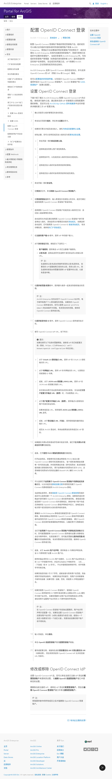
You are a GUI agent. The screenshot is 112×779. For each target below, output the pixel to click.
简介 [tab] (8, 30)
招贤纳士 (60, 750)
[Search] (90, 3)
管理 (20, 17)
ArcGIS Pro (34, 750)
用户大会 (60, 757)
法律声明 (55, 775)
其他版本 (53, 38)
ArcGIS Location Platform (40, 757)
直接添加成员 (74, 225)
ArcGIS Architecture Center (41, 768)
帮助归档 (66, 38)
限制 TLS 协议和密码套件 (15, 96)
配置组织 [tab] (10, 35)
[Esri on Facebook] (89, 749)
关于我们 (60, 746)
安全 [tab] (8, 54)
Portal (26, 4)
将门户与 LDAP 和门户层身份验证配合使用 (15, 105)
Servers (33, 4)
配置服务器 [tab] (11, 40)
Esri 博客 (60, 754)
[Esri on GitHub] (92, 749)
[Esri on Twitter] (85, 749)
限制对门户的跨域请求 (15, 88)
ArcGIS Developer (37, 761)
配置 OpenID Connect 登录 (13, 127)
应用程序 (56, 4)
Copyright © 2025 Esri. (12, 775)
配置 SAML (14, 121)
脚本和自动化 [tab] (12, 172)
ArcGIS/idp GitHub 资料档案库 (62, 103)
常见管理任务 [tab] (12, 167)
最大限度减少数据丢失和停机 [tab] (14, 160)
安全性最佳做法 (13, 74)
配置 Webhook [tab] (12, 154)
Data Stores (42, 4)
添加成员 (71, 222)
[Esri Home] (88, 741)
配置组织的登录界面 (44, 79)
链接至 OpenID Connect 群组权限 (65, 493)
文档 (5, 768)
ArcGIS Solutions (37, 764)
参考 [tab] (8, 177)
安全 (11, 21)
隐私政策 (38, 775)
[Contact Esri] (96, 749)
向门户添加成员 (55, 227)
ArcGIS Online (36, 746)
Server (6, 754)
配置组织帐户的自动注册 (15, 135)
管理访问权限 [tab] (12, 44)
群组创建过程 (57, 484)
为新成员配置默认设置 (71, 129)
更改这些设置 (75, 135)
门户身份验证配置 (14, 64)
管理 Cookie (46, 775)
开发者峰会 (61, 761)
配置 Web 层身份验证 (15, 114)
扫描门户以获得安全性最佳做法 (15, 80)
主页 (7, 17)
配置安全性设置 (13, 69)
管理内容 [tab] (10, 49)
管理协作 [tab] (10, 149)
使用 (13, 17)
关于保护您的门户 (14, 59)
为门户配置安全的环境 (15, 143)
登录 (97, 4)
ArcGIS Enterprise (12, 3)
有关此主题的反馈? (78, 720)
